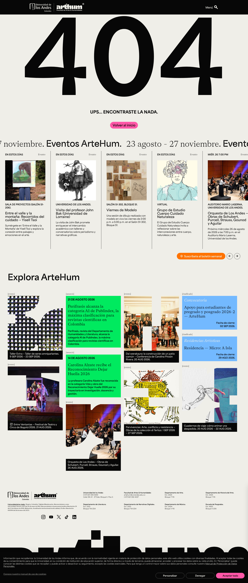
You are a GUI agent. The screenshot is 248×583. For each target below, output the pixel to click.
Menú (209, 7)
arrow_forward (237, 256)
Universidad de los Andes (16, 504)
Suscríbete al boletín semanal (203, 256)
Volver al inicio (124, 125)
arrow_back (229, 256)
